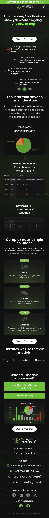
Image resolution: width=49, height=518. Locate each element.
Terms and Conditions (24, 453)
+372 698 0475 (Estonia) (26, 471)
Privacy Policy (20, 448)
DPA (30, 448)
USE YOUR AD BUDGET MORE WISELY (24, 2)
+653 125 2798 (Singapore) (27, 482)
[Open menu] (44, 6)
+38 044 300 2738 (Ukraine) (26, 476)
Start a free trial (24, 39)
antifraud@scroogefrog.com (26, 465)
